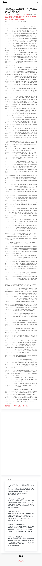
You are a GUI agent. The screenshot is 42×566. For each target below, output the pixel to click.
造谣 (26, 14)
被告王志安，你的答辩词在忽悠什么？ (17, 499)
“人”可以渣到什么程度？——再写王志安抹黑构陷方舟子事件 (21, 485)
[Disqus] (21, 430)
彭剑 (28, 14)
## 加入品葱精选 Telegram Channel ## (14, 19)
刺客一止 (7, 14)
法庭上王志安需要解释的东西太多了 (16, 537)
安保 (24, 14)
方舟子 (19, 14)
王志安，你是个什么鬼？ (14, 511)
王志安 (22, 14)
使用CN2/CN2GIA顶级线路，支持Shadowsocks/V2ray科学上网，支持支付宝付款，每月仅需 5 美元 (21, 17)
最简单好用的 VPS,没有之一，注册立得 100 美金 (16, 406)
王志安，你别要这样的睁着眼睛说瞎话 (17, 524)
